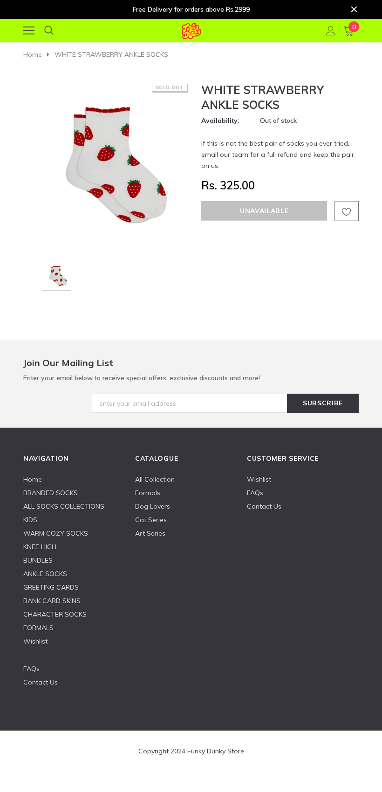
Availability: (220, 120)
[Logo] (191, 29)
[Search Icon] (49, 30)
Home (32, 54)
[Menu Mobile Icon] (28, 30)
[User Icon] (330, 30)
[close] (354, 9)
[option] (106, 165)
